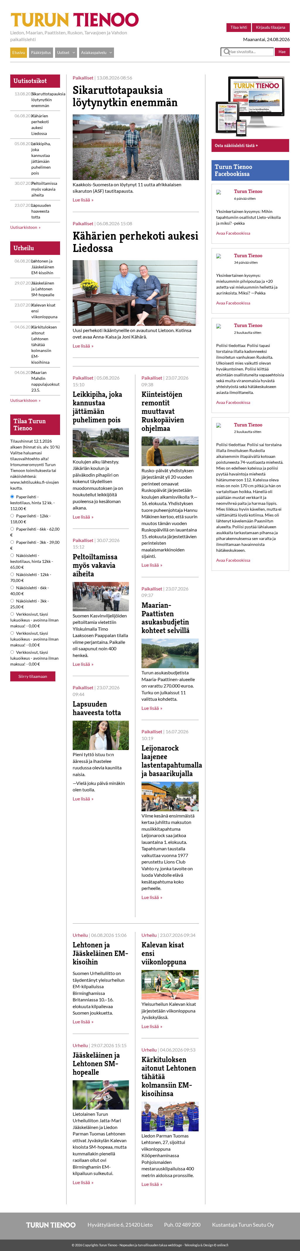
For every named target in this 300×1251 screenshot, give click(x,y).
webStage (175, 1245)
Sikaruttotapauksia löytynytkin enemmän (48, 99)
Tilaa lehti (239, 27)
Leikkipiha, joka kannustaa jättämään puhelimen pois (97, 407)
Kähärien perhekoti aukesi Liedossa (135, 242)
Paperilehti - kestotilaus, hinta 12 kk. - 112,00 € (32, 502)
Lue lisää (81, 199)
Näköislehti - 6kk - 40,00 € (29, 590)
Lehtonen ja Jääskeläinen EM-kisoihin (42, 266)
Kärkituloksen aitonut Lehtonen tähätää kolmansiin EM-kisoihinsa (44, 344)
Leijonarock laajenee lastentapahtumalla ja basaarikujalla (172, 760)
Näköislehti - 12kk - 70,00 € (30, 577)
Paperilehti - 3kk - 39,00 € (34, 545)
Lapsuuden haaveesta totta (41, 211)
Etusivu (18, 52)
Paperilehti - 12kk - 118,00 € (30, 518)
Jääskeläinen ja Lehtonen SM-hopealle (42, 288)
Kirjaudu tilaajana (270, 27)
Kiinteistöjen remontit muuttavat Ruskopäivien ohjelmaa (163, 411)
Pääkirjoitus (41, 52)
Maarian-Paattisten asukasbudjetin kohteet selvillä (166, 618)
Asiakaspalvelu (93, 52)
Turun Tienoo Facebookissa (233, 170)
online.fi (222, 1245)
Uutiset (63, 52)
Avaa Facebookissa (233, 233)
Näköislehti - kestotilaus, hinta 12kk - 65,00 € (31, 561)
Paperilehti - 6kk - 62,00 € (34, 532)
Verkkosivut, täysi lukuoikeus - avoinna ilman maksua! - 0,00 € (34, 620)
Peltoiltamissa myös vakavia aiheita (44, 189)
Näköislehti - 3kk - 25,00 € (29, 603)
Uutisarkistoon (23, 227)
